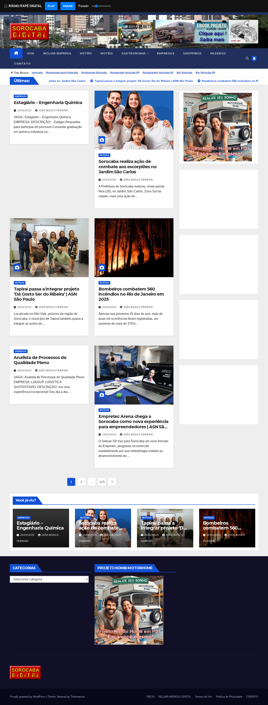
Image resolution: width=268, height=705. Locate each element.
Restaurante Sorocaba (94, 72)
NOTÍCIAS (104, 155)
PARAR (68, 6)
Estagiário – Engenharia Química (48, 102)
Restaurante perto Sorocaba (62, 72)
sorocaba (37, 72)
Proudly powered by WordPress (28, 696)
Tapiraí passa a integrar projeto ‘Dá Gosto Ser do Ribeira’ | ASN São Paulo (46, 294)
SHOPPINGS (192, 53)
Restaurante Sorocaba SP (124, 72)
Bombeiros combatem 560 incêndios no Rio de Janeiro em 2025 (131, 294)
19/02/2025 (24, 370)
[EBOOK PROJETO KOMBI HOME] (217, 127)
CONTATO (22, 63)
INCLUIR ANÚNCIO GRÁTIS (174, 696)
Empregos (20, 96)
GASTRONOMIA (134, 53)
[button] (247, 58)
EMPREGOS (165, 53)
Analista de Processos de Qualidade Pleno (40, 360)
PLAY (51, 6)
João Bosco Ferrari (53, 110)
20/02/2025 (24, 110)
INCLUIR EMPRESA (57, 53)
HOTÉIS (86, 53)
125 (102, 482)
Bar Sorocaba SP (205, 72)
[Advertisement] (218, 199)
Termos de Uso (203, 696)
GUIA (31, 53)
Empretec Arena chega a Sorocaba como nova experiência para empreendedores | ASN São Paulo (133, 424)
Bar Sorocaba (184, 72)
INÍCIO (150, 696)
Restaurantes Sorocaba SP (158, 72)
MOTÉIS (106, 53)
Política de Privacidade (229, 696)
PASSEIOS (218, 53)
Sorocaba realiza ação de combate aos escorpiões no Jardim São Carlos (127, 166)
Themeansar (77, 696)
